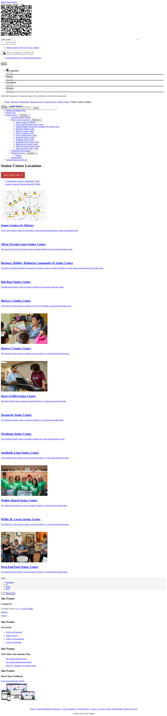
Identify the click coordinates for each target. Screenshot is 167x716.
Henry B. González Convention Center (21, 666)
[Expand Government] (9, 85)
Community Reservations (20, 151)
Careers (33, 709)
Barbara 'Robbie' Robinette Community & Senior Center (37, 127)
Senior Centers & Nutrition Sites (23, 184)
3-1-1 (17, 609)
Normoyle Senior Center (25, 137)
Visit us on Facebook (14, 632)
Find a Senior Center (12, 175)
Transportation (16, 158)
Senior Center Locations (20, 120)
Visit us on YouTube (14, 642)
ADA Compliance (69, 709)
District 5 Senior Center (25, 133)
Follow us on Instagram (15, 639)
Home (7, 102)
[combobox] (17, 53)
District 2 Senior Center (25, 131)
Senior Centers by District (26, 122)
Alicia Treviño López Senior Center (29, 124)
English (149, 40)
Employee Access (130, 709)
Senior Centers (64, 102)
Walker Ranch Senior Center (27, 144)
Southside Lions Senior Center (27, 142)
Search (3, 108)
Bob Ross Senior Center (25, 129)
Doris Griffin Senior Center (26, 135)
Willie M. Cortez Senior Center (28, 146)
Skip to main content (9, 2)
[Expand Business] (9, 79)
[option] (86, 58)
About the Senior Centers (20, 117)
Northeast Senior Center (25, 140)
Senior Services (51, 102)
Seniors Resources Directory (17, 160)
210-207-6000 (27, 609)
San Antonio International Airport (19, 662)
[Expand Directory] (9, 91)
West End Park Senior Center (27, 148)
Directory (14, 102)
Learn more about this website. (13, 681)
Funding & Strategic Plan (15, 110)
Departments (24, 102)
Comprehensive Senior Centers (23, 181)
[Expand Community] (9, 73)
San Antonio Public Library (16, 659)
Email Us (4, 612)
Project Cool (11, 113)
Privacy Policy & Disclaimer (111, 709)
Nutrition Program (18, 153)
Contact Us (94, 709)
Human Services (37, 102)
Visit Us (4, 615)
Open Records (83, 709)
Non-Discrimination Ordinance (49, 709)
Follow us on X (12, 635)
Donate (18, 155)
